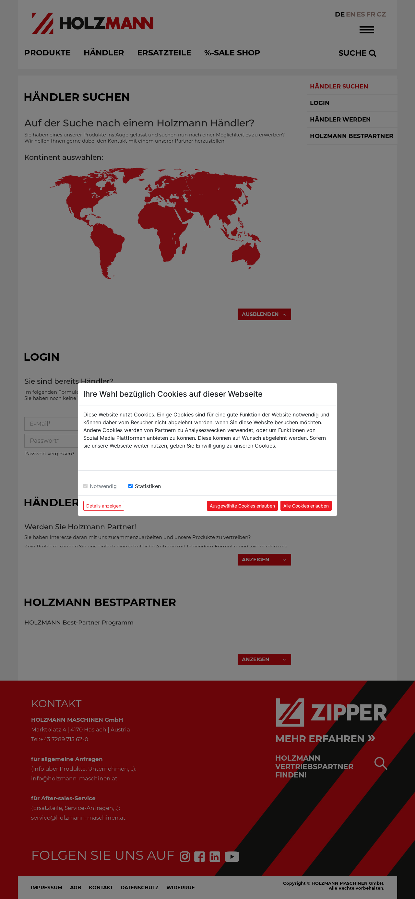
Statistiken (148, 486)
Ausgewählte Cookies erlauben (242, 505)
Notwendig (103, 486)
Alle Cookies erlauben (306, 505)
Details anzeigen (103, 505)
